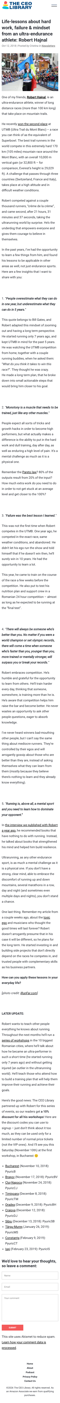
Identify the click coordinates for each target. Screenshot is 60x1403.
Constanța (12, 1238)
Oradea (10, 1204)
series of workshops (15, 1040)
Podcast (30, 1372)
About (30, 1368)
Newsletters (48, 45)
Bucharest (12, 1166)
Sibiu (8, 1221)
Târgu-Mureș (14, 1227)
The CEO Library (17, 5)
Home (30, 1363)
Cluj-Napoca (13, 1182)
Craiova (10, 1210)
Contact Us (30, 1381)
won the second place (32, 124)
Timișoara (12, 1193)
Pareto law (29, 472)
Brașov (10, 1177)
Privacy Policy (30, 1376)
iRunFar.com (28, 993)
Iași (7, 1249)
